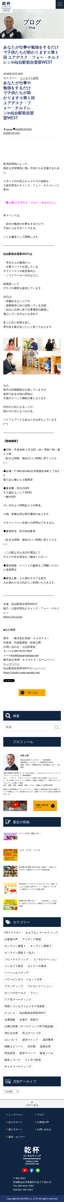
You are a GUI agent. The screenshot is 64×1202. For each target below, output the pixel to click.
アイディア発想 (31, 939)
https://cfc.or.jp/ (12, 616)
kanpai (9, 129)
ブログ (40, 1114)
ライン (34, 992)
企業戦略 (9, 1019)
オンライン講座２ (41, 945)
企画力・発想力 (28, 1019)
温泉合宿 (45, 1046)
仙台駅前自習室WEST (32, 1012)
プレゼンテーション (40, 986)
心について (11, 1039)
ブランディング (13, 986)
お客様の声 (11, 939)
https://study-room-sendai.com (21, 672)
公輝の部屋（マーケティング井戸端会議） (29, 1026)
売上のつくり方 (31, 1033)
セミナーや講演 (37, 966)
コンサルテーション (45, 959)
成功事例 (48, 1039)
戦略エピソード (13, 1046)
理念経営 (9, 1053)
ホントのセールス (15, 992)
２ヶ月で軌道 (33, 1059)
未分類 (32, 1046)
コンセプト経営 (29, 78)
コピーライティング (16, 959)
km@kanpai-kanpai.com (25, 655)
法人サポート (15, 1122)
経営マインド (27, 1053)
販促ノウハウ (12, 1059)
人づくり (9, 1012)
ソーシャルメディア (16, 972)
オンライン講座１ (15, 945)
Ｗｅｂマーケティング (17, 1066)
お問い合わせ (44, 1129)
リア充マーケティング (17, 999)
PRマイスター (12, 932)
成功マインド (30, 1039)
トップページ (11, 664)
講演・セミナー (16, 1136)
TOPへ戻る (32, 1105)
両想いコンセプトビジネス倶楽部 (24, 1006)
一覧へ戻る (32, 692)
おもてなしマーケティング (42, 932)
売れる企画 (11, 1033)
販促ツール (46, 1053)
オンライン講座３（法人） (20, 952)
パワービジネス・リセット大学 (23, 979)
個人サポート (15, 1129)
